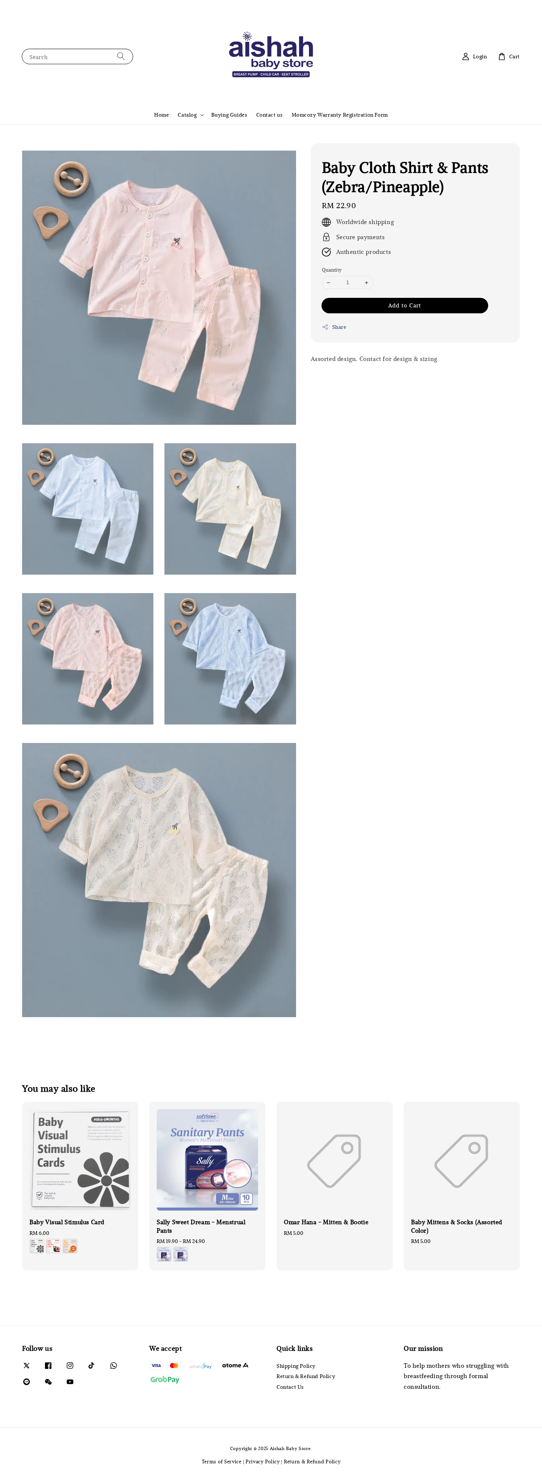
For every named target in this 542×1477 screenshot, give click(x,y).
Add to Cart (404, 305)
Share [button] (339, 326)
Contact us (269, 114)
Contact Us (290, 1386)
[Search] (121, 56)
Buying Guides (229, 114)
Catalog (187, 114)
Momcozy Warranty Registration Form (340, 114)
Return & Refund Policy (306, 1376)
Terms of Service (222, 1461)
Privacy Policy (263, 1461)
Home (161, 114)
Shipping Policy (296, 1366)
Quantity (332, 270)
